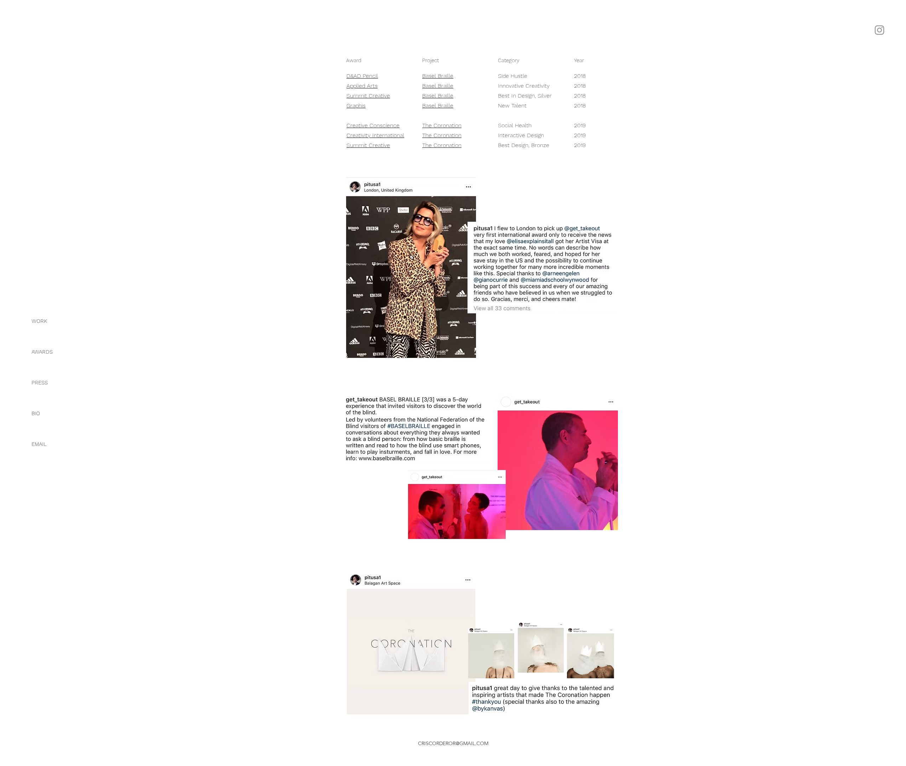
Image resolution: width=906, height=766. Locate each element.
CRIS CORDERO (879, 108)
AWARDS (42, 352)
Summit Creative (368, 95)
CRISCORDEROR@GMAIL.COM (453, 743)
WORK (39, 321)
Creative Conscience (373, 125)
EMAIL (39, 444)
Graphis (356, 105)
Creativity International (375, 135)
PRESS (39, 382)
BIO (35, 413)
